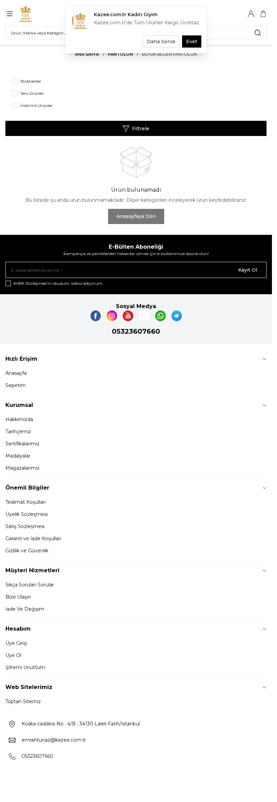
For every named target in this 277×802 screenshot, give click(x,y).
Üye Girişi (16, 643)
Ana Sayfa (87, 54)
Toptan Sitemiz (23, 701)
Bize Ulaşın (18, 597)
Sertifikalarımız (22, 444)
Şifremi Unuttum (25, 667)
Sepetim (15, 385)
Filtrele (140, 129)
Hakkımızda (19, 419)
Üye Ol (13, 655)
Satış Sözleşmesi (25, 526)
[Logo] (36, 13)
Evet (191, 41)
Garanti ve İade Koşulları (33, 538)
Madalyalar (17, 456)
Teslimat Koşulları (25, 502)
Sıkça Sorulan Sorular (29, 585)
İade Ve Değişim (24, 609)
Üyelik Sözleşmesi (26, 514)
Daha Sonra (161, 41)
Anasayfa (16, 373)
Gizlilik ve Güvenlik (26, 551)
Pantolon (120, 54)
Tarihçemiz (18, 431)
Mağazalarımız (22, 468)
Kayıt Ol (247, 270)
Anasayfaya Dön (136, 216)
